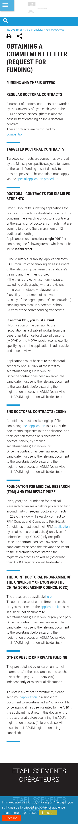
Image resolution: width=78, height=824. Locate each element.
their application (33, 426)
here (48, 596)
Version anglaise (34, 29)
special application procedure (37, 179)
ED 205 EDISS (14, 29)
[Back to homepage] (39, 8)
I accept (47, 812)
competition (15, 134)
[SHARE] (21, 37)
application (62, 526)
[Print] (10, 37)
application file (50, 606)
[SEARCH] (7, 21)
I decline (11, 818)
